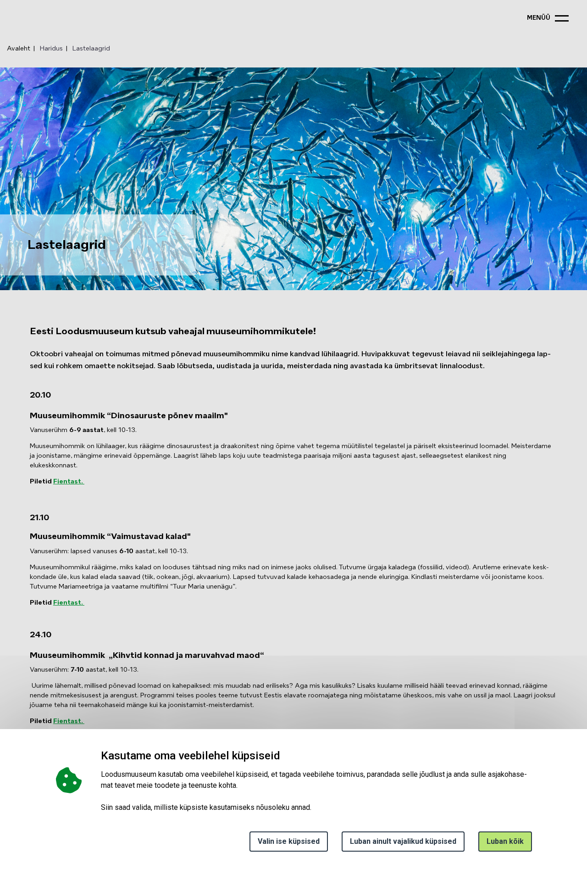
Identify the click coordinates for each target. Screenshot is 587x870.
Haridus (51, 48)
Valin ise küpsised (289, 841)
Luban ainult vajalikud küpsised (403, 841)
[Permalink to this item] (232, 414)
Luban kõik (505, 841)
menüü (538, 18)
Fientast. (68, 481)
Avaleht (18, 48)
